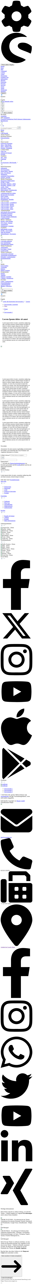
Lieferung (7, 501)
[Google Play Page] (16, 778)
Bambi (2, 66)
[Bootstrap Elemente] (1, 288)
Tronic (2, 86)
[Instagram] (16, 1033)
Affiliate (6, 517)
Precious (3, 83)
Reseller (3, 510)
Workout (3, 91)
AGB (18, 465)
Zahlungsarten (27, 119)
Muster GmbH (21, 801)
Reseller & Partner (9, 516)
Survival (3, 85)
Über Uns (7, 503)
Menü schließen (8, 113)
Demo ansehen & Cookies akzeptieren (11, 1256)
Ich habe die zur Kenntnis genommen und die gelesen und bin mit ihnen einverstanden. (16, 465)
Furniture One (5, 77)
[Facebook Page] (16, 609)
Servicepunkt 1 (8, 788)
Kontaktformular (14, 480)
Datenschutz (7, 486)
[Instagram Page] (16, 677)
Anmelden (4, 116)
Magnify (3, 80)
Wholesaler (4, 90)
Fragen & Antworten (10, 491)
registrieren (7, 117)
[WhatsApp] (16, 1069)
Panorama (3, 82)
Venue (2, 88)
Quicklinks (4, 496)
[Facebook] (16, 997)
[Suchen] (2, 106)
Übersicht (3, 119)
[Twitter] (16, 1101)
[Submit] (2, 457)
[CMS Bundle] (1, 235)
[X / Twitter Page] (16, 641)
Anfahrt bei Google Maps (8, 947)
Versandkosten (8, 504)
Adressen (20, 119)
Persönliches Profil (11, 119)
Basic (2, 68)
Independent (4, 79)
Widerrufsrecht (8, 506)
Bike (2, 69)
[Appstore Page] (16, 747)
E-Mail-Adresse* (6, 455)
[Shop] (1, 161)
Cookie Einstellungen (6, 1277)
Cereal (2, 74)
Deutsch (3, 96)
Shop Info (3, 481)
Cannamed (4, 71)
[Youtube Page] (16, 705)
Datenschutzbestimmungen (17, 463)
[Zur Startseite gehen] (7, 101)
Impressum (7, 488)
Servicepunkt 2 (8, 790)
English (3, 100)
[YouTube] (16, 1129)
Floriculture (4, 76)
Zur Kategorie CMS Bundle (9, 162)
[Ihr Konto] (2, 109)
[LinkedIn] (16, 1165)
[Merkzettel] (2, 123)
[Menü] (2, 103)
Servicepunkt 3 (8, 792)
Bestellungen (4, 121)
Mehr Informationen (9, 520)
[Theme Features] (1, 260)
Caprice (3, 72)
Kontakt (6, 493)
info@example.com (6, 837)
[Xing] (16, 1207)
